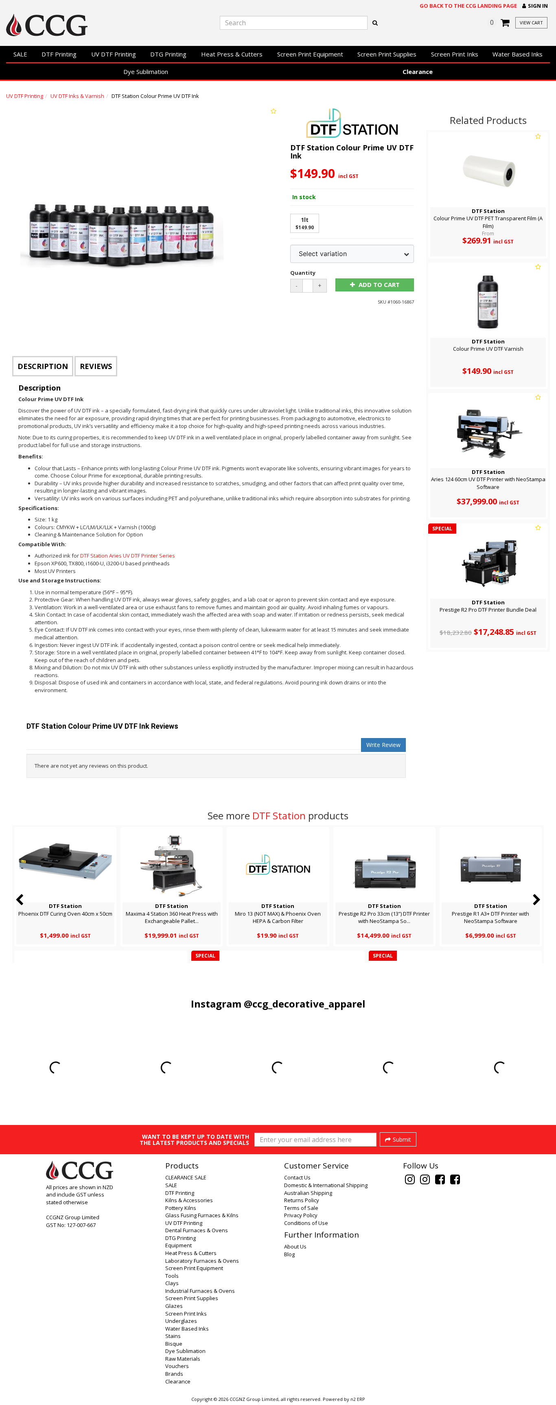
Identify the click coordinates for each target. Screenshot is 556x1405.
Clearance (418, 71)
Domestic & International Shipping (326, 1185)
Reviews (96, 366)
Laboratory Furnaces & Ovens (202, 1260)
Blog (289, 1254)
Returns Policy (301, 1200)
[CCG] (92, 25)
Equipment (178, 1245)
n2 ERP (357, 1399)
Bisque (173, 1343)
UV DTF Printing (113, 54)
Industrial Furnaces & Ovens (200, 1290)
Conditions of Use (306, 1223)
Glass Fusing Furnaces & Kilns (202, 1215)
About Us (295, 1246)
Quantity (302, 272)
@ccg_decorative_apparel (305, 1003)
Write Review (383, 745)
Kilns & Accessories (189, 1200)
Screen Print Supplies (386, 54)
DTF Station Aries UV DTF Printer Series (127, 555)
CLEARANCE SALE (185, 1177)
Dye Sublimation (145, 71)
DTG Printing (168, 54)
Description (43, 366)
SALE (20, 54)
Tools (172, 1275)
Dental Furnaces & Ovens (196, 1230)
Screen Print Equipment (310, 54)
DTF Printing (59, 54)
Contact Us (297, 1177)
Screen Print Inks (454, 54)
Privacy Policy (300, 1215)
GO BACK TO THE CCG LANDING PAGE (468, 5)
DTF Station (279, 815)
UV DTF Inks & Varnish (77, 96)
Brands (174, 1373)
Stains (173, 1336)
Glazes (174, 1305)
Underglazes (181, 1321)
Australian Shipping (308, 1193)
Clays (172, 1283)
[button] (535, 6)
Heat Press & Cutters (232, 54)
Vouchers (177, 1366)
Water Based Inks (518, 54)
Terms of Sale (301, 1208)
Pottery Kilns (180, 1208)
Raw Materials (182, 1358)
